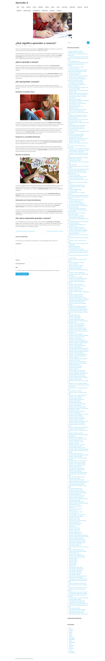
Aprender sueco (72, 565)
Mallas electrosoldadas (74, 233)
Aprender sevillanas (73, 562)
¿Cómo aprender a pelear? (74, 608)
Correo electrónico (20, 263)
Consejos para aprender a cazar (75, 488)
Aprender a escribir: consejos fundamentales (78, 503)
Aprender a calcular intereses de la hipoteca (78, 427)
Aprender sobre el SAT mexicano (76, 265)
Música (53, 7)
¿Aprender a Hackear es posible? (76, 433)
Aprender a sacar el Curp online (76, 266)
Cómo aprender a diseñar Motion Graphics (78, 472)
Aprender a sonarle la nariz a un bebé (77, 462)
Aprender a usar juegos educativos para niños (79, 341)
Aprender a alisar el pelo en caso (76, 106)
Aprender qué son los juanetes (75, 366)
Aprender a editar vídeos (74, 517)
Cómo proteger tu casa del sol (75, 102)
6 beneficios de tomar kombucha (76, 81)
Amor (23, 7)
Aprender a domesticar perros (75, 532)
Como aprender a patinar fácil (75, 573)
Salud (58, 7)
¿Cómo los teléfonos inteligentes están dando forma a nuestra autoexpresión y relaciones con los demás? (78, 197)
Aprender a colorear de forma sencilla (77, 371)
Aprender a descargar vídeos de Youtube (78, 329)
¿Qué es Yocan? (72, 97)
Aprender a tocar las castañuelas (76, 497)
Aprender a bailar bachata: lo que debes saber (79, 536)
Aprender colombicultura (74, 527)
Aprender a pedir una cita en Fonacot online (78, 421)
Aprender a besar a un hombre (75, 415)
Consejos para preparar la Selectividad (77, 208)
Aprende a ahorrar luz (74, 357)
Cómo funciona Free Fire (74, 61)
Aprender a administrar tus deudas (76, 262)
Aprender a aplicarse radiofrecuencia (77, 418)
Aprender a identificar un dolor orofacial (77, 228)
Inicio (18, 7)
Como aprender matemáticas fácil (76, 568)
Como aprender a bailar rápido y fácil (77, 600)
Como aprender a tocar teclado (75, 570)
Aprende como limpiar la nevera (76, 489)
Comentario (19, 243)
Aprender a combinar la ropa (75, 290)
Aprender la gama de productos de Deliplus (78, 309)
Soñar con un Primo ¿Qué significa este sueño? (79, 169)
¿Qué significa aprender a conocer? (76, 612)
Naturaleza (45, 10)
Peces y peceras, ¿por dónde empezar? (77, 204)
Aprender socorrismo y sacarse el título (77, 328)
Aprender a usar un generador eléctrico (77, 355)
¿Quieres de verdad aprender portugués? (77, 551)
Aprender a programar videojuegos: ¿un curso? (79, 481)
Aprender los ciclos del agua (75, 268)
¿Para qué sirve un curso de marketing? (77, 103)
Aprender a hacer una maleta (75, 390)
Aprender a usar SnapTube (74, 317)
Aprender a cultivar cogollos (75, 405)
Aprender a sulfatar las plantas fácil (76, 399)
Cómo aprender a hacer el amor (76, 511)
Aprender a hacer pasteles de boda (76, 279)
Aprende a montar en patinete (75, 506)
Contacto (59, 10)
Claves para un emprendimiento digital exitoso (79, 100)
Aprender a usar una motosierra (76, 396)
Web (17, 267)
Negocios (52, 10)
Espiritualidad (27, 10)
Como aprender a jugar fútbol (75, 543)
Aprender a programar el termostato (77, 495)
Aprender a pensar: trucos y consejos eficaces (79, 597)
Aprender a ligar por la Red (75, 160)
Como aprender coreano (74, 504)
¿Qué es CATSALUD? (73, 263)
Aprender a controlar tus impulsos (76, 202)
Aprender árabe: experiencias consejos (77, 541)
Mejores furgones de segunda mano (77, 77)
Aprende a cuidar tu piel (74, 530)
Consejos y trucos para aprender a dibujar (78, 578)
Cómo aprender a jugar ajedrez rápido (77, 542)
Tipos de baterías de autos (74, 104)
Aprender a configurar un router (76, 440)
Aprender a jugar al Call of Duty (76, 294)
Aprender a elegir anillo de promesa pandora (78, 230)
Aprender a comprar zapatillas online (77, 272)
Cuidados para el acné (73, 107)
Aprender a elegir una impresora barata (77, 376)
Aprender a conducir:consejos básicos (77, 325)
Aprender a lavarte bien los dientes (76, 215)
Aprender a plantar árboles (75, 401)
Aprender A (22, 2)
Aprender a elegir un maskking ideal (77, 370)
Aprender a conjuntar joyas (75, 316)
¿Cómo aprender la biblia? (74, 88)
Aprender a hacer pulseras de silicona (77, 491)
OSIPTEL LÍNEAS (72, 258)
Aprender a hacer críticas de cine (76, 453)
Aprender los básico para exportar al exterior (78, 250)
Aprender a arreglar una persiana (76, 177)
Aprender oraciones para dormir (76, 344)
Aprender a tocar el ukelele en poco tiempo (78, 535)
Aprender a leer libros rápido (75, 367)
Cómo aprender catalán (74, 545)
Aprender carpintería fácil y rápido (76, 501)
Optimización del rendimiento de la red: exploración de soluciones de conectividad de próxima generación (77, 172)
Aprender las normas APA (74, 287)
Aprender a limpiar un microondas (76, 151)
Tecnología (72, 7)
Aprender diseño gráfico (74, 74)
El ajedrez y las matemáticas (75, 338)
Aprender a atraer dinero (74, 364)
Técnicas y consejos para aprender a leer (77, 583)
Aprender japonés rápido (74, 314)
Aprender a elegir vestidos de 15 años (77, 297)
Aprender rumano (73, 561)
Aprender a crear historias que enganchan (78, 115)
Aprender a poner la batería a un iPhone (77, 109)
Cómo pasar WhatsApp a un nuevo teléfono (78, 348)
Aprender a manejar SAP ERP (75, 456)
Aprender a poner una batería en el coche (78, 438)
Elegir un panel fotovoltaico (75, 247)
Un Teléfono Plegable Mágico (75, 189)
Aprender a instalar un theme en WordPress (78, 93)
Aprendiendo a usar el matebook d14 (77, 339)
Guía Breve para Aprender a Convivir (55, 231)
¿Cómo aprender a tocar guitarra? (76, 577)
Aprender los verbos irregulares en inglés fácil (79, 298)
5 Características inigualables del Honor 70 (78, 300)
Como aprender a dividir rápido (75, 567)
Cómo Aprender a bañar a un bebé (76, 484)
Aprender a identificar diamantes (76, 296)
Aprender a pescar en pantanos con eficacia (78, 75)
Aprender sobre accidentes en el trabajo (77, 96)
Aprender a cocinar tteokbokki (75, 347)
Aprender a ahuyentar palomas (75, 471)
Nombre (18, 260)
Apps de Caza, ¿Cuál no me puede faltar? (77, 482)
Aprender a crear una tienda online (76, 323)
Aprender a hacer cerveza (74, 519)
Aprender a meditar (73, 191)
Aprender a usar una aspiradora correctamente (79, 148)
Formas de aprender (73, 513)
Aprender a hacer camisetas (75, 72)
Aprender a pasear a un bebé (75, 398)
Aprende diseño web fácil (74, 246)
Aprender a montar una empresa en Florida (78, 351)
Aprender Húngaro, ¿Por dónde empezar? (78, 363)
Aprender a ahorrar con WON (75, 446)
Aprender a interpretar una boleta (76, 417)
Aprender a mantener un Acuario (76, 419)
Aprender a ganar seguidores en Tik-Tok (77, 231)
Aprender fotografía (73, 559)
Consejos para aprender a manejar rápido (78, 492)
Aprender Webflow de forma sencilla (77, 447)
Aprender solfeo (72, 564)
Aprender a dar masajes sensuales (76, 134)
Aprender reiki (72, 526)
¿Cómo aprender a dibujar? (74, 574)
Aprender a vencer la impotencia (76, 288)
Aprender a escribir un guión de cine (77, 301)
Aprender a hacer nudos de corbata (76, 479)
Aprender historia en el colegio (75, 277)
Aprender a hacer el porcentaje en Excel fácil (78, 454)
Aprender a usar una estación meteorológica (78, 335)
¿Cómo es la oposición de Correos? (76, 67)
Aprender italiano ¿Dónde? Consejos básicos (25, 231)
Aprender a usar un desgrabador (76, 326)
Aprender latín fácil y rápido (75, 599)
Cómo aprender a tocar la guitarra (76, 83)
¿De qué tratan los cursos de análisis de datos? (79, 90)
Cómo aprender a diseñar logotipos (76, 468)
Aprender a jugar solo (73, 368)
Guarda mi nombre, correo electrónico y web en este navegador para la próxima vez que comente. (38, 270)
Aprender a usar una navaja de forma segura (78, 153)
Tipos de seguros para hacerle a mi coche (78, 176)
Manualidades (72, 642)
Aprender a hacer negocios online (76, 217)
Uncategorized (72, 652)
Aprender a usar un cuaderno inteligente (77, 395)
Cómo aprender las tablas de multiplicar (77, 609)
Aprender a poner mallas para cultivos (77, 139)
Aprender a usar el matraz (74, 524)
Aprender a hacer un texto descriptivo (77, 463)
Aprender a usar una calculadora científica (78, 383)
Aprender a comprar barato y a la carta (77, 285)
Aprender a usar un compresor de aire (77, 465)
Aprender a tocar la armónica (75, 554)
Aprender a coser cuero (74, 68)
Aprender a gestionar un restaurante (77, 444)
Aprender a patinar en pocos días (76, 538)
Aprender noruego (73, 558)
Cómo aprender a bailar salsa (75, 523)
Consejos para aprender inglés (75, 402)
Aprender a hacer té (73, 510)
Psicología (64, 7)
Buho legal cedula (73, 164)
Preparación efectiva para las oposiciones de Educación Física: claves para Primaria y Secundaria (78, 64)
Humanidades (36, 10)
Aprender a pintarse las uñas (75, 466)
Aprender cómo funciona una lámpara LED (78, 94)
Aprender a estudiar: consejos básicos (77, 539)
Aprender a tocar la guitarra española (77, 557)
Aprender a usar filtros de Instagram (77, 336)
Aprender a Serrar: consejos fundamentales (78, 498)
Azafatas (71, 630)
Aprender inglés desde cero (75, 494)
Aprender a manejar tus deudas (76, 333)
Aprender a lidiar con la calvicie (75, 137)
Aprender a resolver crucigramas (76, 437)
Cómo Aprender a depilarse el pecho (77, 476)
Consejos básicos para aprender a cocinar (78, 587)
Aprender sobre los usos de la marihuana (78, 460)
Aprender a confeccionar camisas (76, 284)
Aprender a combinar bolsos (75, 201)
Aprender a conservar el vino (75, 379)
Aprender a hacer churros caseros (76, 441)
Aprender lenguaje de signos (75, 533)
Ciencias (28, 7)
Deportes (40, 7)
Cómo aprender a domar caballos (76, 516)
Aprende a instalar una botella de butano (78, 358)
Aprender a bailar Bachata (74, 174)
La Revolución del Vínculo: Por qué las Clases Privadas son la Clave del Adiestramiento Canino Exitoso (78, 58)
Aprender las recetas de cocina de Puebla (78, 310)
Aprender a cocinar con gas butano (76, 110)
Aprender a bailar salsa (74, 552)
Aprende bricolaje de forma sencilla (76, 374)
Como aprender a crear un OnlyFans (76, 249)
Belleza (86, 7)
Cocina (34, 7)
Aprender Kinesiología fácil (75, 412)
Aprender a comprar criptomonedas (76, 428)
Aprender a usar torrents (74, 360)
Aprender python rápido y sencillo (76, 549)
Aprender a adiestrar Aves (74, 478)
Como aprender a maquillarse (75, 571)
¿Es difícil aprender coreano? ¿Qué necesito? (78, 603)
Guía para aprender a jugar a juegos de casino (78, 87)
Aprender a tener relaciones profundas (77, 403)
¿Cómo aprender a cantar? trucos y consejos (78, 593)
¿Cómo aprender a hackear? (75, 500)
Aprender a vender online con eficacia (77, 345)
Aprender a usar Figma (74, 443)
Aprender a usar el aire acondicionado (77, 361)
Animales (79, 7)
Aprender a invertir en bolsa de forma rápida (78, 449)
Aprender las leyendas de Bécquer (76, 352)
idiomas (47, 7)
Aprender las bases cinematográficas (77, 422)
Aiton (25, 45)
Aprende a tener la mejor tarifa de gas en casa (79, 349)
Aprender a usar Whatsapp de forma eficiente (79, 414)
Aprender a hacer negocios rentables (77, 469)
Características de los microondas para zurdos (79, 150)
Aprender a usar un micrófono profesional (78, 354)
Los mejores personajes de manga (76, 199)
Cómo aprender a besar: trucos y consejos (78, 592)
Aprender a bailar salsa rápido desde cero (78, 576)
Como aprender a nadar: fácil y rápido (77, 602)
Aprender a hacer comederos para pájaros (78, 278)
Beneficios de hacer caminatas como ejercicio (78, 138)
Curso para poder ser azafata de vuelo (77, 514)
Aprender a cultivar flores (74, 522)
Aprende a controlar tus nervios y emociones (78, 377)
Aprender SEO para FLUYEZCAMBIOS (77, 307)
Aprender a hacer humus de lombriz (76, 411)
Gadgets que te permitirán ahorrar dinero (78, 306)
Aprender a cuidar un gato (74, 529)
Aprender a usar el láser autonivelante (77, 406)
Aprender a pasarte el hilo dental (76, 135)
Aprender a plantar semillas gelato (76, 319)
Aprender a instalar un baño (75, 99)
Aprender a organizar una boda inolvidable (78, 342)
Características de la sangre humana (76, 185)
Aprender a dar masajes (74, 141)
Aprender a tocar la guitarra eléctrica (77, 555)
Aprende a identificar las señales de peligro (78, 373)
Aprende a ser (72, 507)
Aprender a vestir (73, 91)
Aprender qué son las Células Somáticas (77, 520)
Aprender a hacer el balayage (75, 508)
